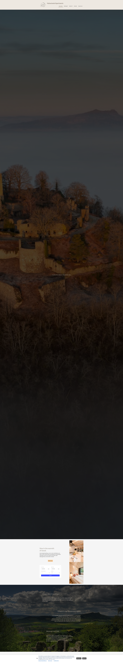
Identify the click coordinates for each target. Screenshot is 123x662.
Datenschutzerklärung (42, 660)
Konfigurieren (56, 660)
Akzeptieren (79, 658)
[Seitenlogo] (43, 4)
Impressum (50, 660)
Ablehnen (84, 658)
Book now (50, 560)
